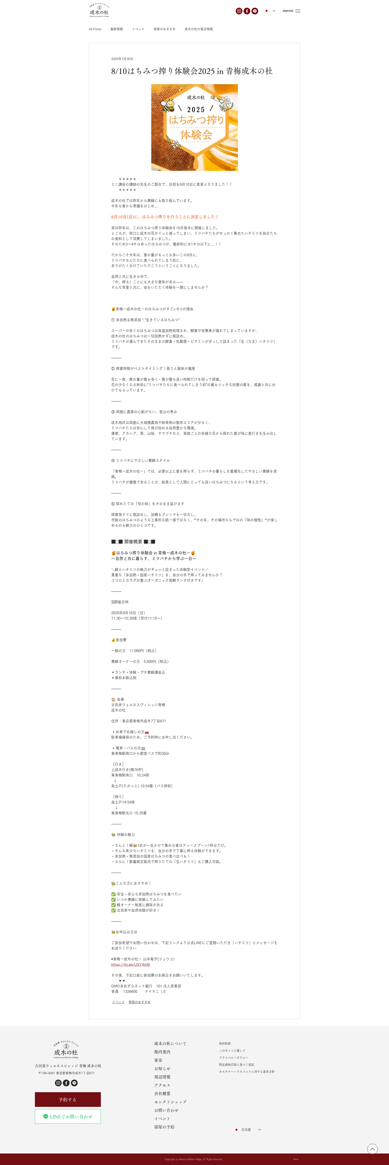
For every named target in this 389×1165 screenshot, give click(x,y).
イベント (138, 29)
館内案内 (162, 1052)
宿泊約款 (225, 1043)
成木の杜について (170, 1043)
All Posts (95, 29)
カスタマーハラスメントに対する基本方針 (247, 1071)
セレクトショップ (170, 1102)
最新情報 (116, 29)
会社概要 (162, 1094)
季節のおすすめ (165, 29)
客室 (158, 1060)
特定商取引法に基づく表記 (236, 1064)
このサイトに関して (232, 1050)
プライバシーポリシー (233, 1057)
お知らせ (162, 1069)
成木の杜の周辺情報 (199, 29)
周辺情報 (162, 1077)
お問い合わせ (166, 1110)
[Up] (372, 1149)
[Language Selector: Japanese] (269, 10)
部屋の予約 (164, 1127)
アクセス (162, 1085)
